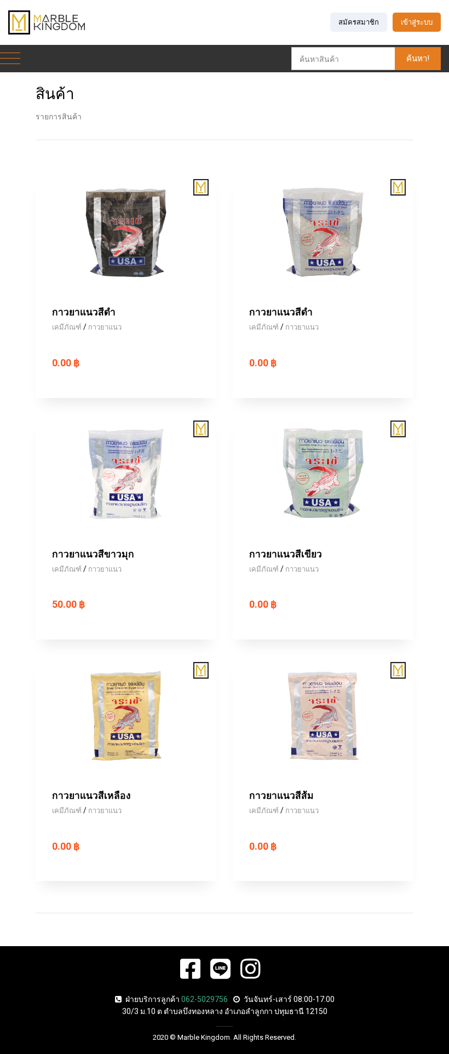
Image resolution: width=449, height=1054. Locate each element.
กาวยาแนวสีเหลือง (91, 795)
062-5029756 (204, 999)
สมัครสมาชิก (358, 22)
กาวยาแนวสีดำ (84, 312)
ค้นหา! (417, 59)
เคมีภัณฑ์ (67, 327)
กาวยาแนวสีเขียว (285, 554)
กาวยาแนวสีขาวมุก (93, 554)
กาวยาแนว (105, 327)
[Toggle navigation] (10, 58)
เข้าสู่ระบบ (417, 22)
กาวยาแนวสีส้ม (281, 795)
